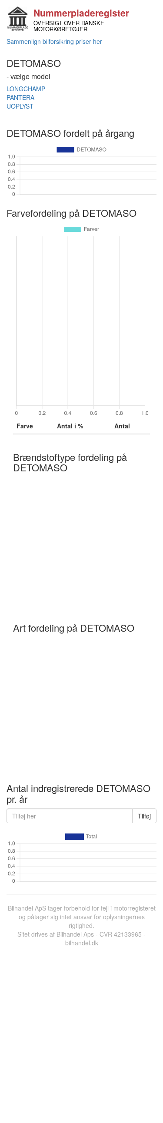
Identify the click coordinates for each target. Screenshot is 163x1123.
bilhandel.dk (81, 942)
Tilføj (144, 816)
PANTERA (20, 97)
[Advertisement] (81, 1032)
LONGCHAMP (26, 88)
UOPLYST (20, 106)
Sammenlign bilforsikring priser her (54, 41)
